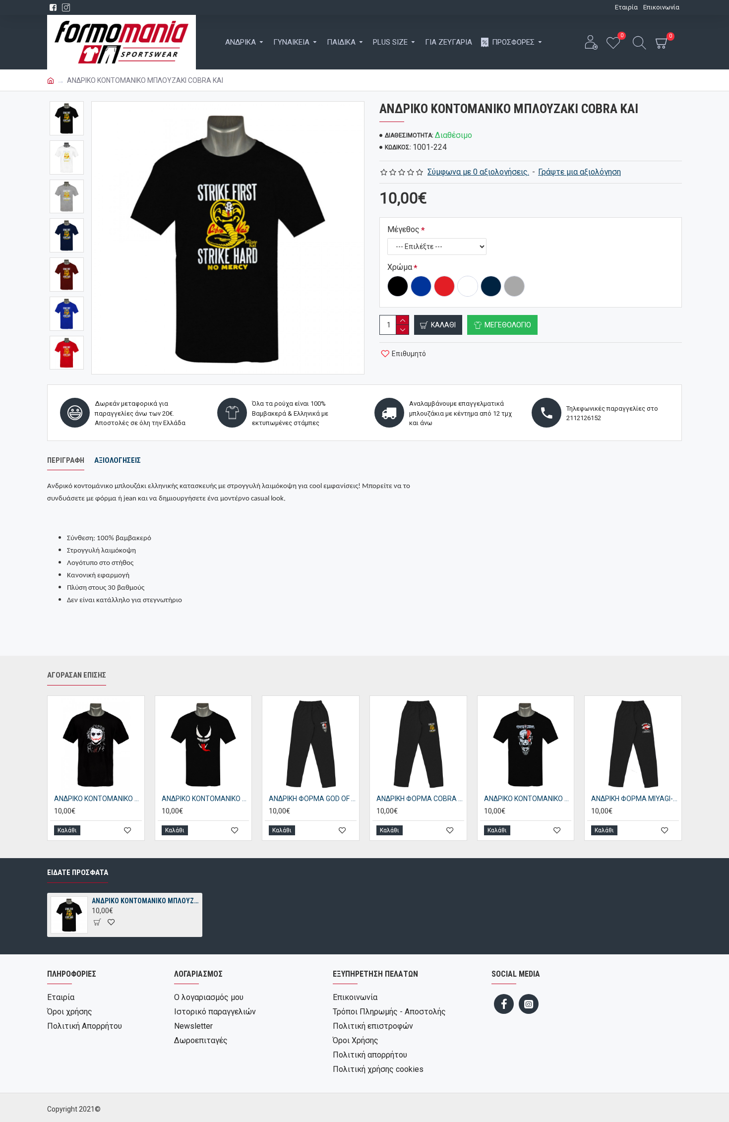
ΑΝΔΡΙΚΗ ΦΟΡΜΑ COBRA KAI (420, 799)
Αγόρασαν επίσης (76, 675)
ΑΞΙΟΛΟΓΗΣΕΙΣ (117, 460)
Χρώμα (399, 267)
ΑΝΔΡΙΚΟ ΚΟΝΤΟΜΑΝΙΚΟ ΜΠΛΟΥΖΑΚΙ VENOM (205, 799)
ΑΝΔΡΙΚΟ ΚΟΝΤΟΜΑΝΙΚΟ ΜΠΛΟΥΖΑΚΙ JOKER (98, 799)
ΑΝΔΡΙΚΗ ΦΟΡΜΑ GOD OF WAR (313, 799)
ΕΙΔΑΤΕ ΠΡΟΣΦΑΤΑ (77, 872)
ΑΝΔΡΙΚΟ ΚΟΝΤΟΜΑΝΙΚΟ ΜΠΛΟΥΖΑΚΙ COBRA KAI (145, 901)
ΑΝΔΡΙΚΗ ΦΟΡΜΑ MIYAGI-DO (635, 799)
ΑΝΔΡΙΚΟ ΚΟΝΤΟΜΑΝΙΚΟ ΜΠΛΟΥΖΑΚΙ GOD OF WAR (528, 799)
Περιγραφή (65, 460)
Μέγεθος (403, 229)
